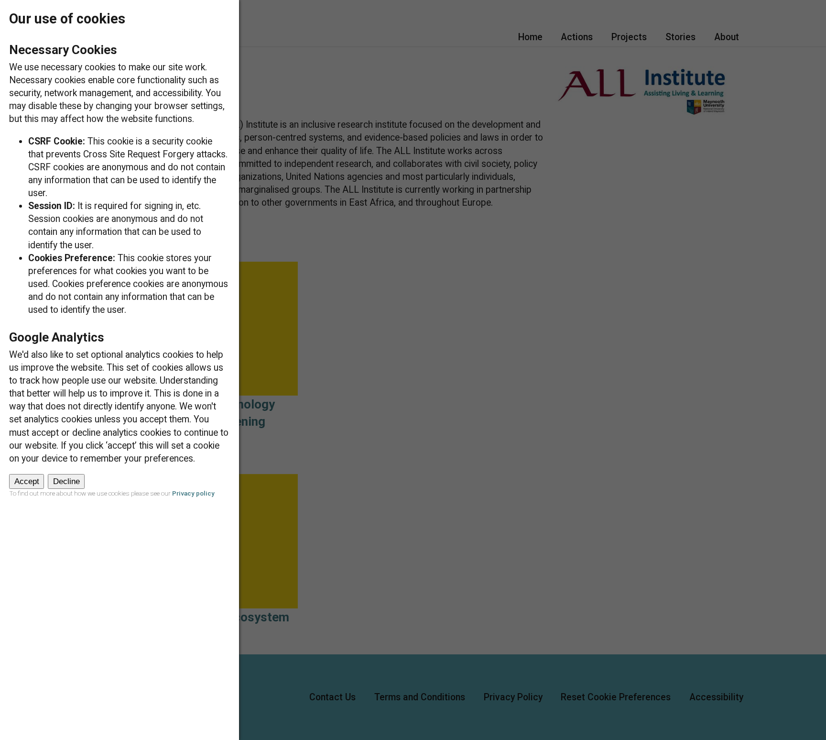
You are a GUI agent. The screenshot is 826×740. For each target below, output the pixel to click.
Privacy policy (193, 493)
